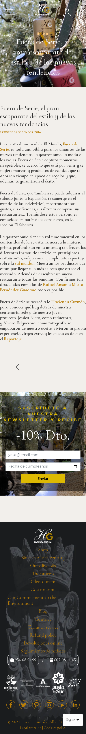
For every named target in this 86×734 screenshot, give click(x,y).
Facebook (10, 704)
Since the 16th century (43, 558)
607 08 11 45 (65, 660)
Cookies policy (55, 727)
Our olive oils (43, 566)
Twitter (23, 704)
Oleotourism (43, 581)
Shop (43, 550)
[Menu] (8, 12)
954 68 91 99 (25, 660)
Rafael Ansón (55, 284)
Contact (43, 619)
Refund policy (43, 635)
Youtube (62, 704)
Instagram (49, 704)
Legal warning (30, 727)
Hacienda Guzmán (68, 301)
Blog (43, 611)
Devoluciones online (43, 643)
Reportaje (13, 339)
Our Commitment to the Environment (32, 600)
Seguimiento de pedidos (43, 651)
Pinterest (36, 704)
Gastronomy (43, 589)
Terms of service (43, 627)
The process (43, 573)
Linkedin (75, 704)
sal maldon (25, 263)
